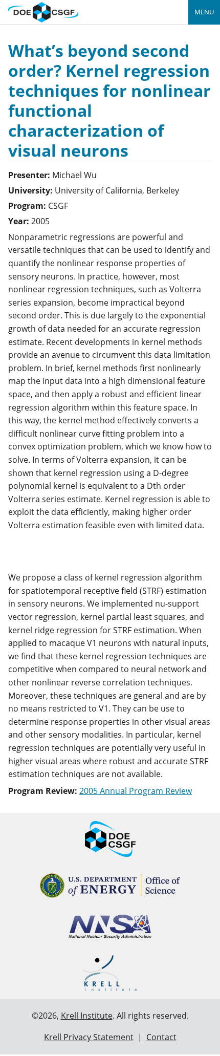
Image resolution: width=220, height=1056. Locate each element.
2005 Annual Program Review (135, 790)
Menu (204, 11)
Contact (161, 1037)
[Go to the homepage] (43, 11)
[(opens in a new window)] (110, 886)
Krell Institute (87, 1015)
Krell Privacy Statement (89, 1037)
